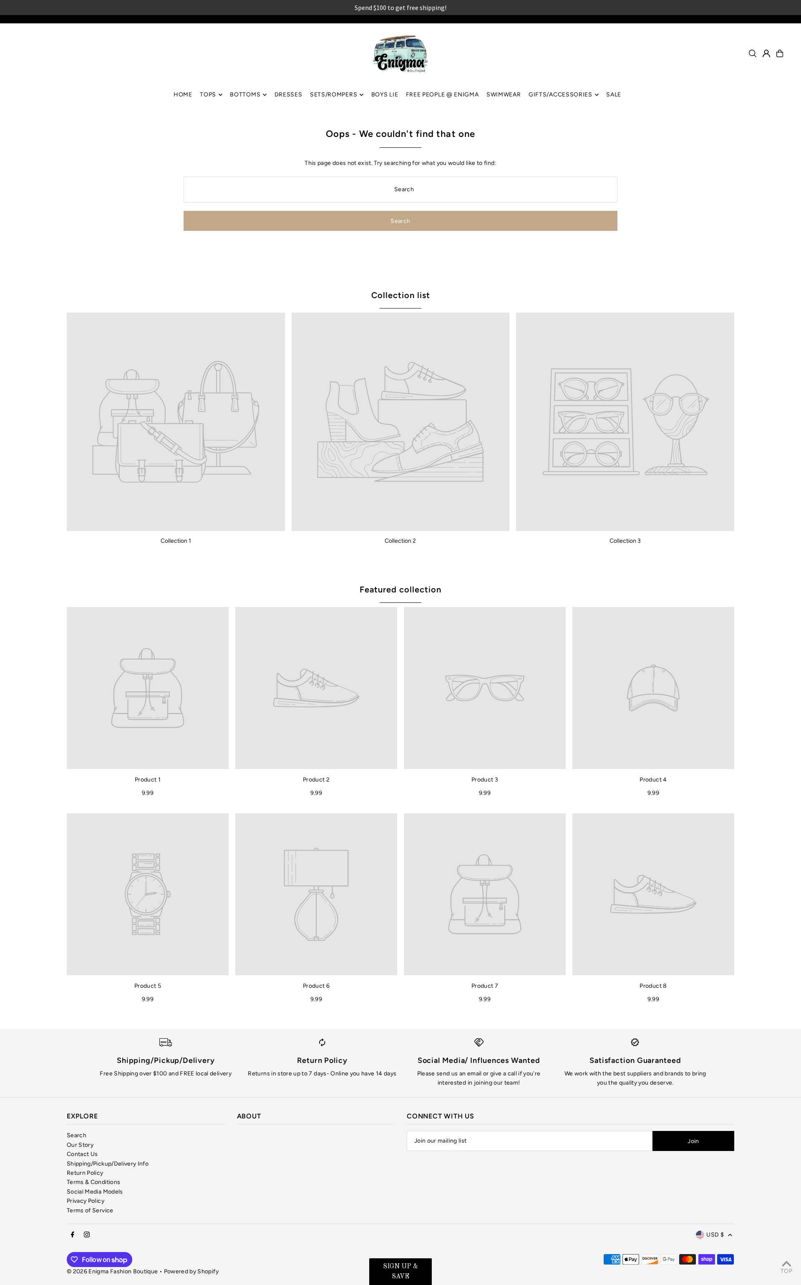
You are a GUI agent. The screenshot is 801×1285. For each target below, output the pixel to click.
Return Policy (85, 1172)
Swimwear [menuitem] (503, 94)
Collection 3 (625, 540)
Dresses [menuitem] (288, 94)
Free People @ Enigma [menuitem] (442, 94)
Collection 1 (176, 540)
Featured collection (400, 589)
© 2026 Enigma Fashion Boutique (112, 1271)
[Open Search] (752, 53)
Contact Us (82, 1154)
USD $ (715, 1234)
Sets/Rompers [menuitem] (333, 94)
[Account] (766, 53)
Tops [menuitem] (208, 94)
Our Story (80, 1144)
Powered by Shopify (191, 1271)
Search (76, 1135)
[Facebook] (72, 1235)
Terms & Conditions (93, 1182)
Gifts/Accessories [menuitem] (560, 94)
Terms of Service (90, 1210)
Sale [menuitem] (613, 94)
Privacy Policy (85, 1200)
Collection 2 (400, 540)
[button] (400, 1271)
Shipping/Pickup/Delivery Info (108, 1163)
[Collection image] (176, 422)
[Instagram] (87, 1235)
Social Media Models (95, 1191)
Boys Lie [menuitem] (384, 94)
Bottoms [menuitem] (245, 94)
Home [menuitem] (183, 94)
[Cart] (779, 53)
